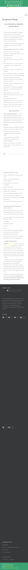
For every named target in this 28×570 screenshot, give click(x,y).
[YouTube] (18, 5)
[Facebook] (14, 5)
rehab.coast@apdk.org (18, 3)
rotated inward (8, 245)
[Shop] (7, 5)
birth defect (12, 243)
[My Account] (12, 5)
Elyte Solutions (10, 566)
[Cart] (10, 5)
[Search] (20, 5)
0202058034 (8, 3)
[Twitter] (16, 5)
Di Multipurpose (11, 568)
